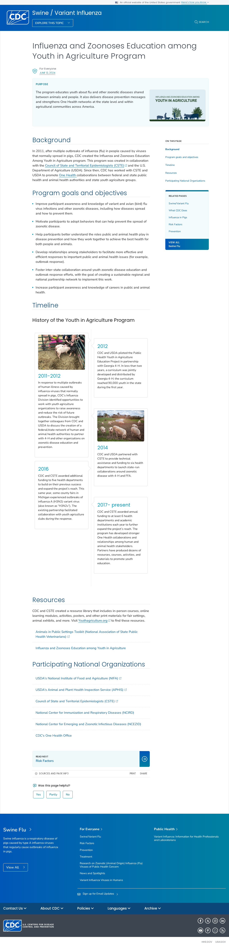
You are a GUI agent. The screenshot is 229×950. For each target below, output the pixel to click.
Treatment (86, 856)
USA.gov (220, 942)
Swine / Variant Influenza (67, 13)
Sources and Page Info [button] (54, 773)
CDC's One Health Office (54, 735)
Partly (53, 795)
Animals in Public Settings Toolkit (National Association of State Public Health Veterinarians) (87, 634)
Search (204, 22)
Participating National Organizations (185, 180)
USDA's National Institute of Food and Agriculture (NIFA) (77, 678)
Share (143, 773)
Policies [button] (84, 908)
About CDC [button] (50, 908)
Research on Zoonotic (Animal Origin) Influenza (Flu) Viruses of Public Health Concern (111, 864)
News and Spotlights (92, 873)
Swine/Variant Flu (179, 203)
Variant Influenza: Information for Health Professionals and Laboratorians (186, 838)
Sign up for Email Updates (98, 893)
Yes (38, 795)
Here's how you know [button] (194, 2)
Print (133, 773)
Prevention (175, 231)
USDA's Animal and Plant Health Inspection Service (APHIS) (79, 690)
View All (13, 867)
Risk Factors (175, 224)
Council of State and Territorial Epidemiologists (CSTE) (84, 165)
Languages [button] (118, 908)
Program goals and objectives (181, 157)
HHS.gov (207, 942)
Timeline (170, 165)
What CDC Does (178, 210)
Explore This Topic (49, 23)
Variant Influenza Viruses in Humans (101, 880)
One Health (68, 175)
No (68, 795)
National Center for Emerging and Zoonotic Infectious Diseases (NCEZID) (88, 724)
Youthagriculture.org (93, 620)
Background (172, 149)
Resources (171, 173)
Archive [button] (151, 908)
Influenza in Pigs (178, 217)
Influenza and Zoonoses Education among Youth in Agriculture (81, 648)
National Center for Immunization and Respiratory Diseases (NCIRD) (85, 712)
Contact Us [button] (13, 908)
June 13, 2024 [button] (47, 73)
